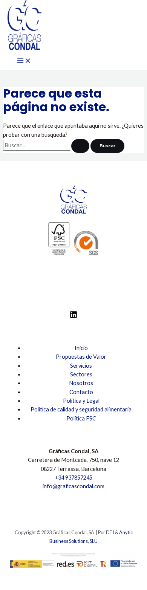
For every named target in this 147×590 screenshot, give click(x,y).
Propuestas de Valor (81, 356)
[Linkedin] (73, 316)
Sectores (81, 374)
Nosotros (81, 383)
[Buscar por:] (46, 145)
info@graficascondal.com (73, 486)
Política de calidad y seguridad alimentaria (81, 409)
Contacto (81, 392)
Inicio (81, 348)
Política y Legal (81, 400)
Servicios (81, 365)
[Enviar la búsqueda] (80, 146)
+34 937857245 (73, 477)
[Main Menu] (24, 61)
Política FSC (81, 418)
